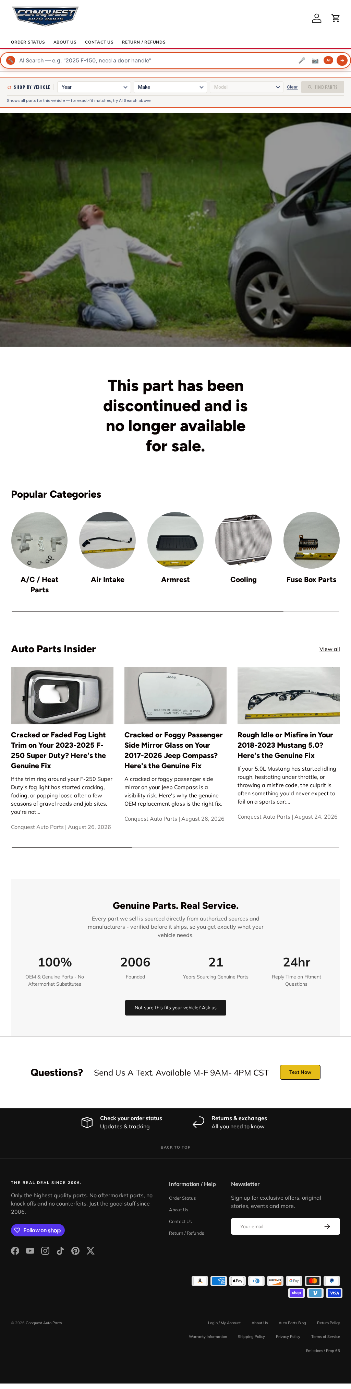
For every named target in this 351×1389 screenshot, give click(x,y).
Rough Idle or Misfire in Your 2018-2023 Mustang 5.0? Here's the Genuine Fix (285, 745)
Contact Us (99, 42)
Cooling (243, 579)
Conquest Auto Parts (44, 1322)
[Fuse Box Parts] (311, 540)
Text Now (300, 1072)
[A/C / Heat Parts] (39, 540)
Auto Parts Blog (292, 1322)
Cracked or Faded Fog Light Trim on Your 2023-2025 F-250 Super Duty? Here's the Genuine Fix (58, 750)
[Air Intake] (107, 540)
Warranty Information (208, 1336)
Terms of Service (325, 1336)
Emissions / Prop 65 (323, 1350)
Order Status (28, 42)
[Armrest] (175, 540)
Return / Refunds (144, 42)
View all (329, 648)
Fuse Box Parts (311, 579)
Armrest (175, 579)
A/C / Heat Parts (40, 584)
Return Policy (328, 1322)
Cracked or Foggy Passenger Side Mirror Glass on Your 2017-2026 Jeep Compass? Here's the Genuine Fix (173, 750)
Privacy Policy (288, 1336)
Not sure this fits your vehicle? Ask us (176, 1008)
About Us (65, 42)
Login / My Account (224, 1322)
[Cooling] (243, 540)
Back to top (176, 1147)
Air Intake (107, 579)
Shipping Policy (251, 1336)
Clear (292, 87)
